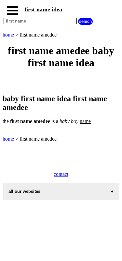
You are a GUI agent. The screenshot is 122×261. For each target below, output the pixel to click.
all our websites (24, 191)
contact (61, 174)
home (8, 35)
